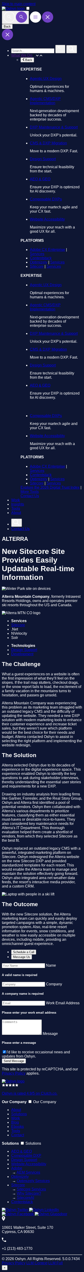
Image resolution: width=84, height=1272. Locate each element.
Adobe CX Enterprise (47, 250)
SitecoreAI (25, 1198)
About (16, 513)
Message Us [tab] (21, 957)
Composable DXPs (46, 199)
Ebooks (17, 1127)
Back (7, 26)
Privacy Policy (13, 1073)
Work (15, 500)
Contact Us (30, 496)
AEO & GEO (40, 179)
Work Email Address (63, 1003)
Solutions (19, 1114)
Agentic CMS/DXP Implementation (45, 101)
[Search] (15, 17)
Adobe (16, 1168)
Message (50, 1034)
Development (22, 654)
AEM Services (28, 1172)
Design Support (43, 159)
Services (37, 254)
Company (54, 984)
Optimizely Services (33, 1181)
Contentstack (41, 258)
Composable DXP (26, 1156)
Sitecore (37, 266)
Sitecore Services (31, 1189)
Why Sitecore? (29, 1193)
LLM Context (36, 1263)
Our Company (44, 1102)
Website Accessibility (47, 219)
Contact (17, 1135)
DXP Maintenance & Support (54, 127)
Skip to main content (18, 4)
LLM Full (55, 1263)
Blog (15, 1122)
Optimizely (38, 262)
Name (51, 965)
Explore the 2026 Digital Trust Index (50, 487)
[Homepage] (13, 1081)
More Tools (30, 492)
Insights (17, 504)
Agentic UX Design (46, 79)
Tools (15, 508)
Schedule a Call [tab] (23, 952)
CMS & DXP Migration (48, 143)
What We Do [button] (22, 55)
